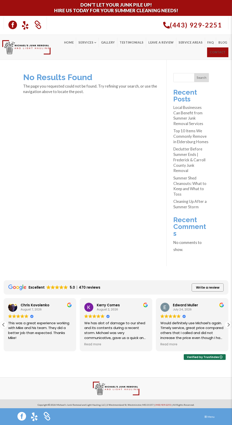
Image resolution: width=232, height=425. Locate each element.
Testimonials (132, 42)
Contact (218, 52)
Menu (211, 416)
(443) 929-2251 (163, 404)
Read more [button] (92, 344)
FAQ (210, 42)
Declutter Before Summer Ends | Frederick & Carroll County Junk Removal (189, 160)
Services (85, 42)
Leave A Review (161, 42)
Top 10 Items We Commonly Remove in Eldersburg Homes (190, 136)
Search (201, 77)
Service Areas (191, 42)
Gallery (108, 42)
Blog (222, 42)
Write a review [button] (208, 287)
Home (69, 42)
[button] (228, 324)
